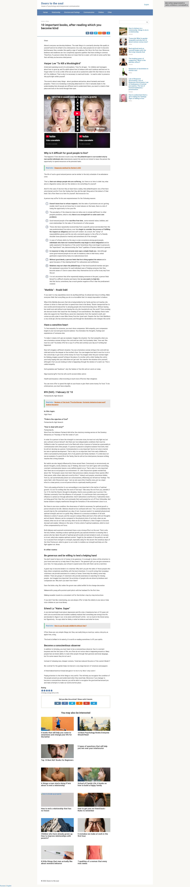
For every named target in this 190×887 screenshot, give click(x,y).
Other (110, 12)
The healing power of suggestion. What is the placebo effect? (137, 60)
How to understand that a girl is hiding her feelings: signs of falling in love (138, 96)
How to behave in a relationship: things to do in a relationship (138, 30)
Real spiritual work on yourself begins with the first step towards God (137, 50)
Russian (2, 886)
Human (45, 12)
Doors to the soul (52, 3)
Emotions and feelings (72, 12)
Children (101, 12)
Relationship (56, 12)
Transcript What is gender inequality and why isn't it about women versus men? (138, 40)
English (146, 5)
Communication (89, 12)
